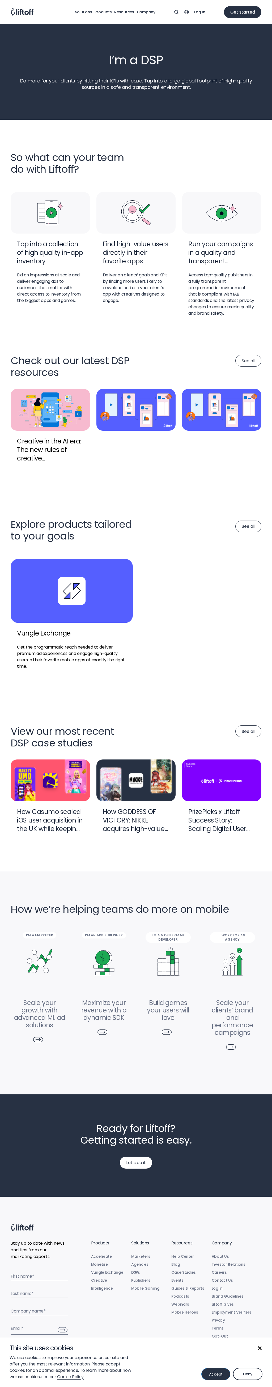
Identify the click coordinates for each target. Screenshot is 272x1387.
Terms (218, 1328)
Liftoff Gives (223, 1304)
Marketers (140, 1256)
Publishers (140, 1280)
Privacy (218, 1320)
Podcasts (180, 1296)
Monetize (99, 1264)
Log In (199, 12)
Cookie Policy (70, 1377)
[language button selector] (186, 12)
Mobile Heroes (184, 1312)
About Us (220, 1256)
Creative (99, 1280)
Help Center (182, 1256)
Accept (216, 1374)
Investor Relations (228, 1264)
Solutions (83, 12)
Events (177, 1280)
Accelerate (101, 1256)
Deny (247, 1374)
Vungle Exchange (107, 1272)
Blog (175, 1264)
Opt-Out (220, 1336)
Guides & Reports (187, 1288)
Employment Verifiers (231, 1312)
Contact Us (222, 1280)
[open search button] (176, 12)
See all (248, 361)
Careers (219, 1272)
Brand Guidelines (228, 1296)
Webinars (180, 1304)
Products (103, 12)
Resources (124, 12)
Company (146, 12)
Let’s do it (136, 1163)
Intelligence (102, 1288)
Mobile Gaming (145, 1288)
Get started (242, 12)
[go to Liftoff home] (22, 12)
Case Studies (183, 1272)
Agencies (139, 1264)
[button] (259, 1348)
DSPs (135, 1272)
